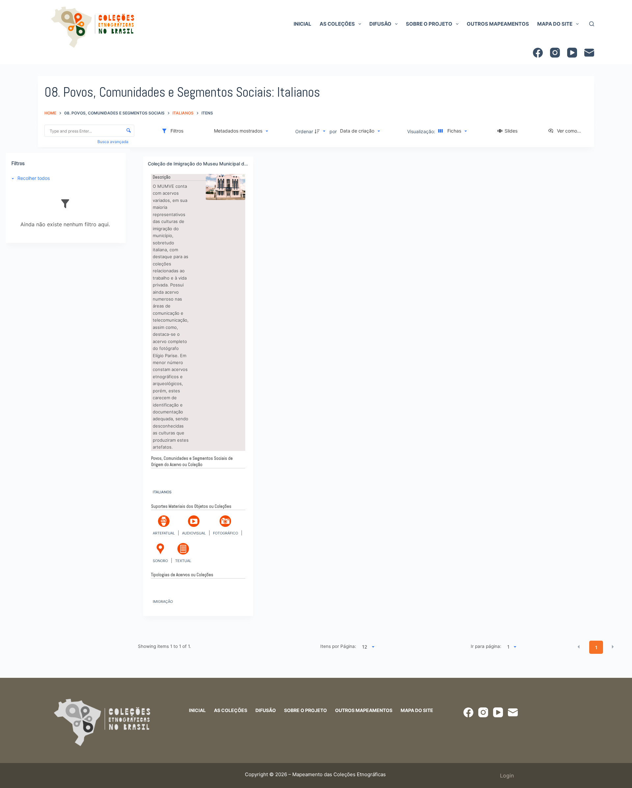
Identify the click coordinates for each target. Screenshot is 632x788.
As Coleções (337, 24)
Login (507, 775)
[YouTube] (572, 53)
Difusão (380, 24)
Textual (183, 560)
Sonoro (160, 560)
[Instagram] (555, 53)
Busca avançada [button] (113, 141)
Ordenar (304, 131)
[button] (579, 646)
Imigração (163, 601)
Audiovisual (194, 533)
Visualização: (421, 131)
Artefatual (164, 533)
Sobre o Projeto (429, 24)
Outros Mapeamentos (498, 24)
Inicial (302, 24)
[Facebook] (538, 53)
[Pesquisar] (591, 23)
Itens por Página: (338, 646)
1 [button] (596, 647)
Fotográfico (225, 533)
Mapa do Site (554, 24)
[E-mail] (589, 53)
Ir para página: (486, 646)
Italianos (162, 492)
